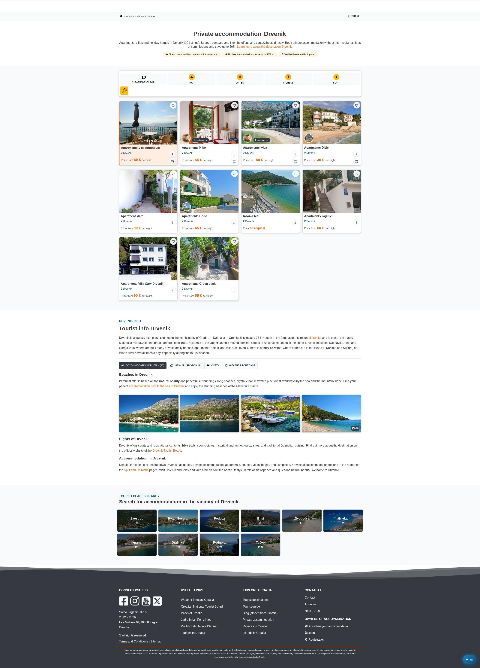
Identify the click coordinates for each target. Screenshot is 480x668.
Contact (310, 597)
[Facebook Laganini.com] (123, 601)
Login (311, 632)
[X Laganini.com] (157, 601)
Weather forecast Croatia (197, 599)
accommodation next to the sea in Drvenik (156, 386)
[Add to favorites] (173, 105)
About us (310, 604)
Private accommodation (258, 619)
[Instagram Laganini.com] (134, 601)
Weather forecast (241, 365)
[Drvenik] (148, 413)
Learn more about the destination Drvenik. (264, 46)
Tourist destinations (255, 599)
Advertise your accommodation (329, 626)
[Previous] (125, 123)
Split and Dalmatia (136, 470)
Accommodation (135, 16)
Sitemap (155, 641)
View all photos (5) (187, 365)
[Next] (170, 123)
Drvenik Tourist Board (166, 450)
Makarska (314, 337)
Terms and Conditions (133, 641)
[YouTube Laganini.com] (146, 601)
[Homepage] (121, 16)
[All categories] (124, 90)
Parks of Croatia (191, 613)
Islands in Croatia (254, 632)
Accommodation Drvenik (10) (144, 365)
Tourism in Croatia (193, 632)
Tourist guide (251, 606)
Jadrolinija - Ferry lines (196, 619)
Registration (316, 639)
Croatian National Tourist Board (202, 606)
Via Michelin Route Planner (199, 626)
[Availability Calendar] (173, 160)
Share (355, 16)
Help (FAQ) (312, 610)
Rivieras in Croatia (255, 626)
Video (214, 365)
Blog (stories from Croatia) (260, 613)
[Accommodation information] (173, 154)
